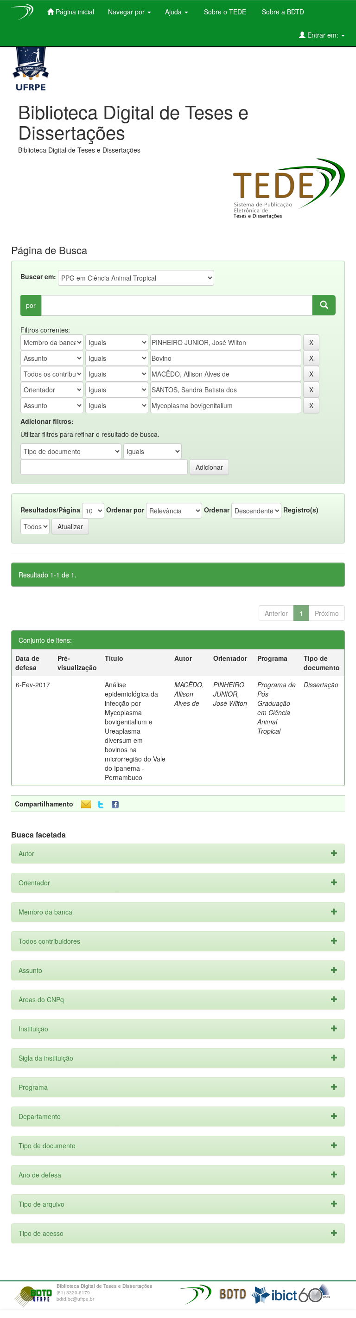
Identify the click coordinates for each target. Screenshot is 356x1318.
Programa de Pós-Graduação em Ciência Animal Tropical (276, 708)
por (31, 305)
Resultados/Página (50, 509)
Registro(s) (300, 509)
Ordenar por (125, 509)
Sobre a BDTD (282, 11)
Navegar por (127, 11)
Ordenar (216, 509)
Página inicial (74, 11)
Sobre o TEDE (224, 11)
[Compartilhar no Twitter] (101, 805)
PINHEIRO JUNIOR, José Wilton (230, 694)
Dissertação (321, 684)
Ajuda (174, 11)
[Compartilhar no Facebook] (117, 805)
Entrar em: (322, 34)
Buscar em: (38, 276)
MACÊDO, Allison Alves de (189, 694)
